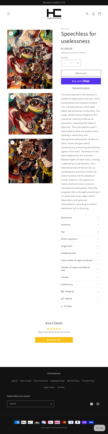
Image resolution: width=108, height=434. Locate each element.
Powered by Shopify (61, 428)
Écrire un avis (54, 339)
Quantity (64, 57)
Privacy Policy (88, 380)
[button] (8, 14)
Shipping (64, 53)
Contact (60, 387)
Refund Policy (73, 380)
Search (14, 380)
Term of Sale (26, 380)
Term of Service (41, 380)
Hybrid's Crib (50, 428)
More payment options (81, 88)
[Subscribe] (51, 403)
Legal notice (49, 387)
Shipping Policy (57, 380)
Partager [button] (68, 306)
